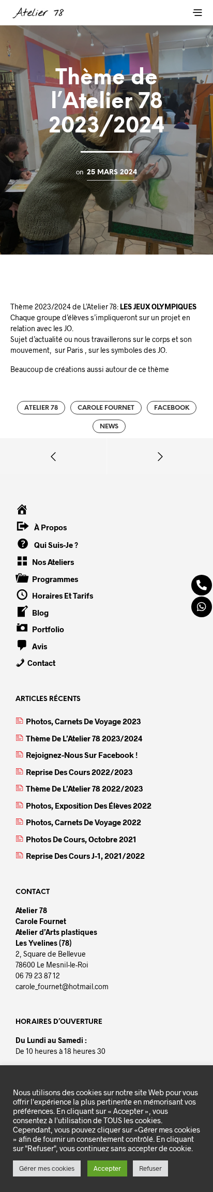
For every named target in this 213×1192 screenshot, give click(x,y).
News (109, 426)
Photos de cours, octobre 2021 (81, 839)
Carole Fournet (106, 408)
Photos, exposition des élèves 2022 (88, 805)
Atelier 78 (41, 408)
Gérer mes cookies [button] (46, 1168)
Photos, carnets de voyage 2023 (83, 721)
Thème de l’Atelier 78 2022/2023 (84, 788)
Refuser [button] (150, 1168)
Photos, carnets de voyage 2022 (83, 822)
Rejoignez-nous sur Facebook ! (82, 754)
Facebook (171, 408)
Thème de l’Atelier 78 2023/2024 (84, 738)
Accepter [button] (107, 1168)
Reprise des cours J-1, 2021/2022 (85, 855)
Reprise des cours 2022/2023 (79, 772)
